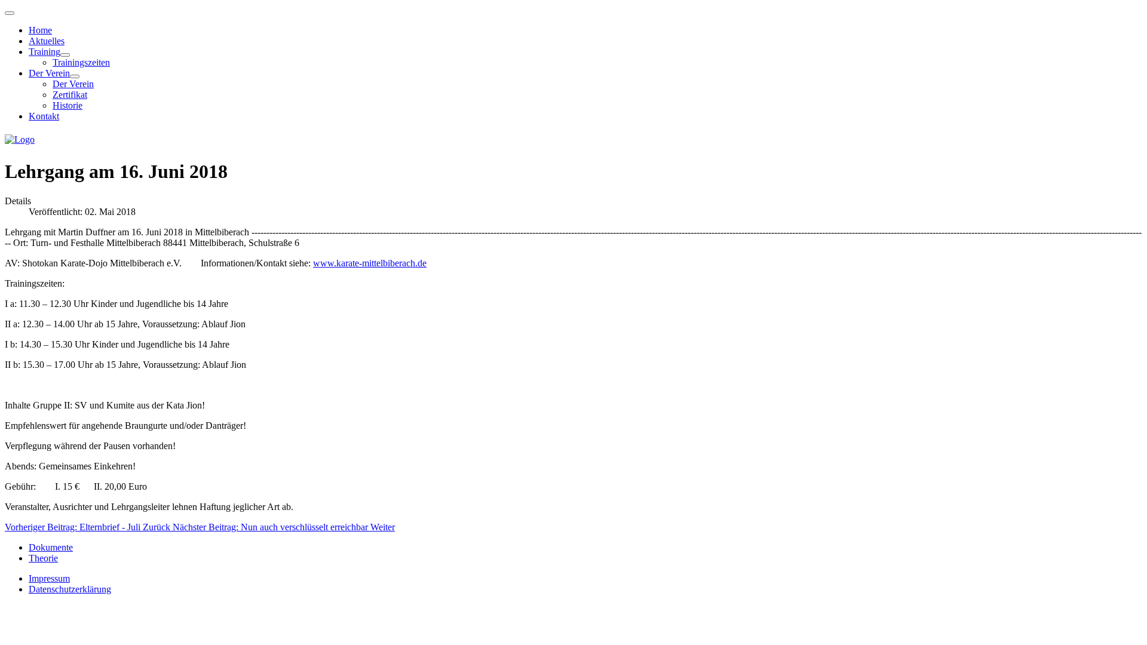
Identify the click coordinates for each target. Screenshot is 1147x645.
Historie (67, 105)
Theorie (43, 558)
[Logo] (20, 139)
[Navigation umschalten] (9, 13)
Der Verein (49, 73)
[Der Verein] (74, 76)
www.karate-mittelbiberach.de (370, 263)
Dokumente (51, 547)
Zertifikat (70, 95)
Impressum (49, 578)
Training (44, 52)
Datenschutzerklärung (70, 589)
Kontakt (44, 116)
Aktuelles (47, 41)
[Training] (65, 55)
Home (40, 30)
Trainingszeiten (81, 62)
